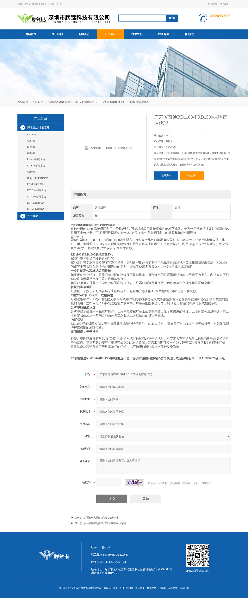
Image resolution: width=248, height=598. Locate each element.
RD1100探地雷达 (35, 202)
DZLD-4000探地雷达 (37, 178)
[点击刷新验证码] (134, 482)
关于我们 (57, 34)
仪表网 (162, 588)
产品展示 (110, 34)
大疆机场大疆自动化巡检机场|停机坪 (103, 517)
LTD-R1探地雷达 (35, 184)
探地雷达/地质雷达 (59, 102)
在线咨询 (163, 34)
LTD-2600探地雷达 (36, 196)
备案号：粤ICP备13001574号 (118, 588)
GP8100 (31, 140)
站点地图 (184, 588)
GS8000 (31, 171)
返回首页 (212, 4)
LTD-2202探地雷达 (36, 190)
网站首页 (30, 34)
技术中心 (137, 34)
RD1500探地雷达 (84, 102)
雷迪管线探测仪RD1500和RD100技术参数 (105, 523)
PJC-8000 (31, 134)
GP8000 (31, 153)
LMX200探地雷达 (36, 165)
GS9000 (31, 147)
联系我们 (224, 4)
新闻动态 (83, 34)
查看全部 (32, 216)
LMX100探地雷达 (36, 159)
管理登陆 (172, 588)
